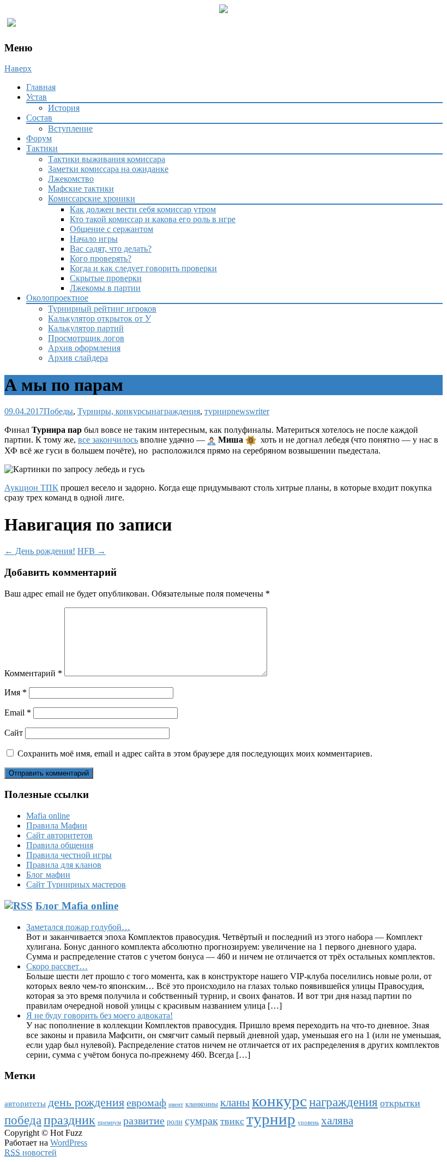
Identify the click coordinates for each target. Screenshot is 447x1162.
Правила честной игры (69, 855)
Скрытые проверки (106, 278)
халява (337, 1121)
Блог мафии (48, 874)
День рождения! (39, 551)
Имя (15, 692)
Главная (41, 87)
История (64, 107)
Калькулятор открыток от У (99, 318)
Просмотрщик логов (86, 338)
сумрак (201, 1121)
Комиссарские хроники (91, 198)
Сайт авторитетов (59, 835)
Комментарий (33, 673)
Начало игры (94, 238)
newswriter (250, 411)
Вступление (70, 128)
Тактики (42, 148)
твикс (232, 1121)
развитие (144, 1121)
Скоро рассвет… (57, 966)
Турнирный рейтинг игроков (102, 308)
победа (22, 1120)
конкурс (279, 1101)
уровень (308, 1122)
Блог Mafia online (76, 905)
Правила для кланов (63, 864)
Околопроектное (57, 297)
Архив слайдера (78, 357)
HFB (91, 551)
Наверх (18, 68)
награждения (176, 411)
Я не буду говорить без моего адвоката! (99, 1015)
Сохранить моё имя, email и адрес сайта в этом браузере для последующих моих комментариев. (194, 753)
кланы (235, 1102)
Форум (39, 138)
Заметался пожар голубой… (78, 927)
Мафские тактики (81, 188)
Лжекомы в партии (105, 288)
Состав (39, 117)
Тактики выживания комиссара (106, 159)
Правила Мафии (56, 825)
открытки (400, 1103)
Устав (36, 97)
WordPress (68, 1142)
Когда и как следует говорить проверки (143, 268)
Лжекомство (71, 178)
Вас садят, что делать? (111, 248)
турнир (217, 411)
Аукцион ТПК (31, 487)
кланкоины (201, 1104)
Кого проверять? (100, 258)
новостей (30, 1152)
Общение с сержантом (111, 229)
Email (17, 712)
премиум (109, 1122)
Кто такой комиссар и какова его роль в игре (152, 219)
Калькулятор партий (86, 328)
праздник (69, 1120)
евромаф (146, 1103)
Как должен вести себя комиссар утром (143, 209)
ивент (175, 1104)
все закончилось (108, 439)
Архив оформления (84, 348)
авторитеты (25, 1103)
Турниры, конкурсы (114, 411)
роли (175, 1122)
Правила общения (59, 845)
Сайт (13, 732)
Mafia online (48, 815)
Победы (58, 411)
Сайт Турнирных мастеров (76, 884)
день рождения (86, 1102)
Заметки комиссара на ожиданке (108, 169)
